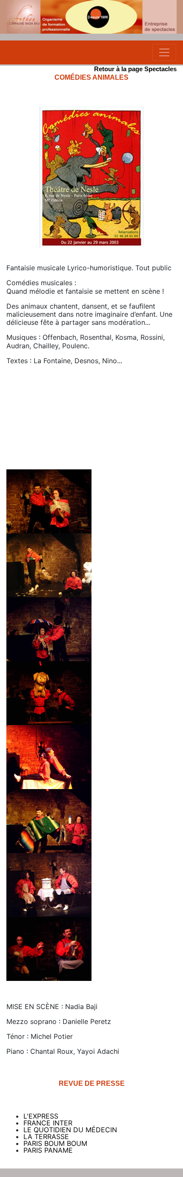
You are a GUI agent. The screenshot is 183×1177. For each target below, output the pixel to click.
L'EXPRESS (40, 1116)
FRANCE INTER (47, 1123)
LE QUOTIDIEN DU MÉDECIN (70, 1129)
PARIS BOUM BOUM (55, 1143)
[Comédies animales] (49, 500)
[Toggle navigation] (164, 52)
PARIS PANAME (48, 1150)
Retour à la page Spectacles (135, 69)
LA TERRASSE (46, 1136)
